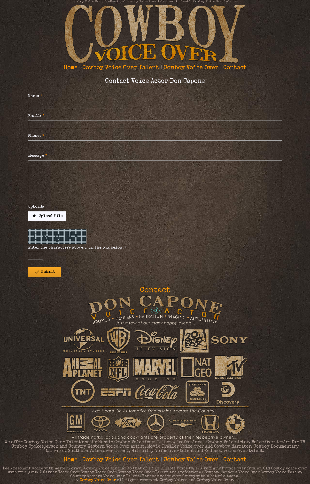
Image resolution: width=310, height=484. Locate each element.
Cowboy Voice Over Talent (120, 68)
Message (36, 156)
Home (71, 68)
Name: (33, 96)
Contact (235, 68)
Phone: (34, 136)
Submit (44, 272)
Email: (34, 116)
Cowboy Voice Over (191, 68)
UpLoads (36, 207)
